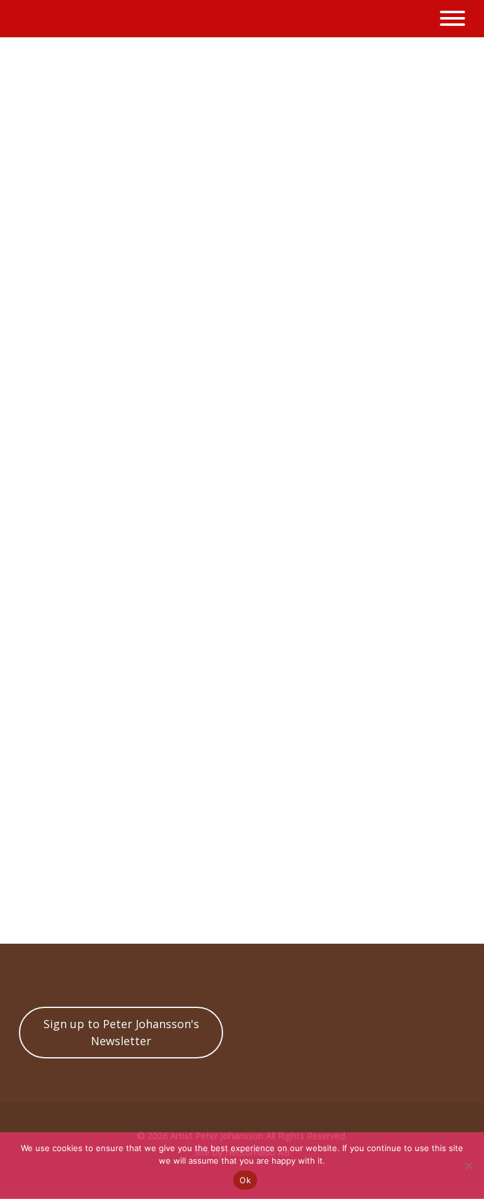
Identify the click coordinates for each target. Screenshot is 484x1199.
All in (236, 911)
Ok (245, 1180)
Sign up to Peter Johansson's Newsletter (121, 1032)
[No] (468, 1165)
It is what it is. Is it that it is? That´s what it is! (248, 875)
